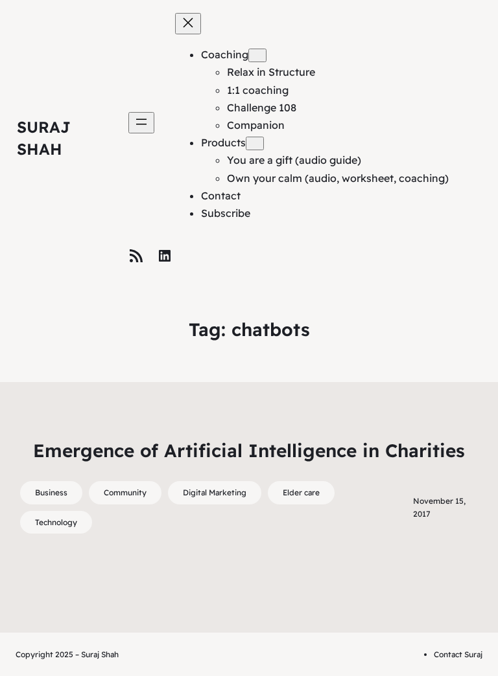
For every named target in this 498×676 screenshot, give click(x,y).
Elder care (301, 492)
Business (51, 492)
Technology (56, 522)
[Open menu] (141, 122)
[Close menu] (188, 23)
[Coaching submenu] (257, 55)
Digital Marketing (214, 492)
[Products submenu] (255, 143)
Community (125, 492)
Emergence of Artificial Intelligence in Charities (249, 450)
